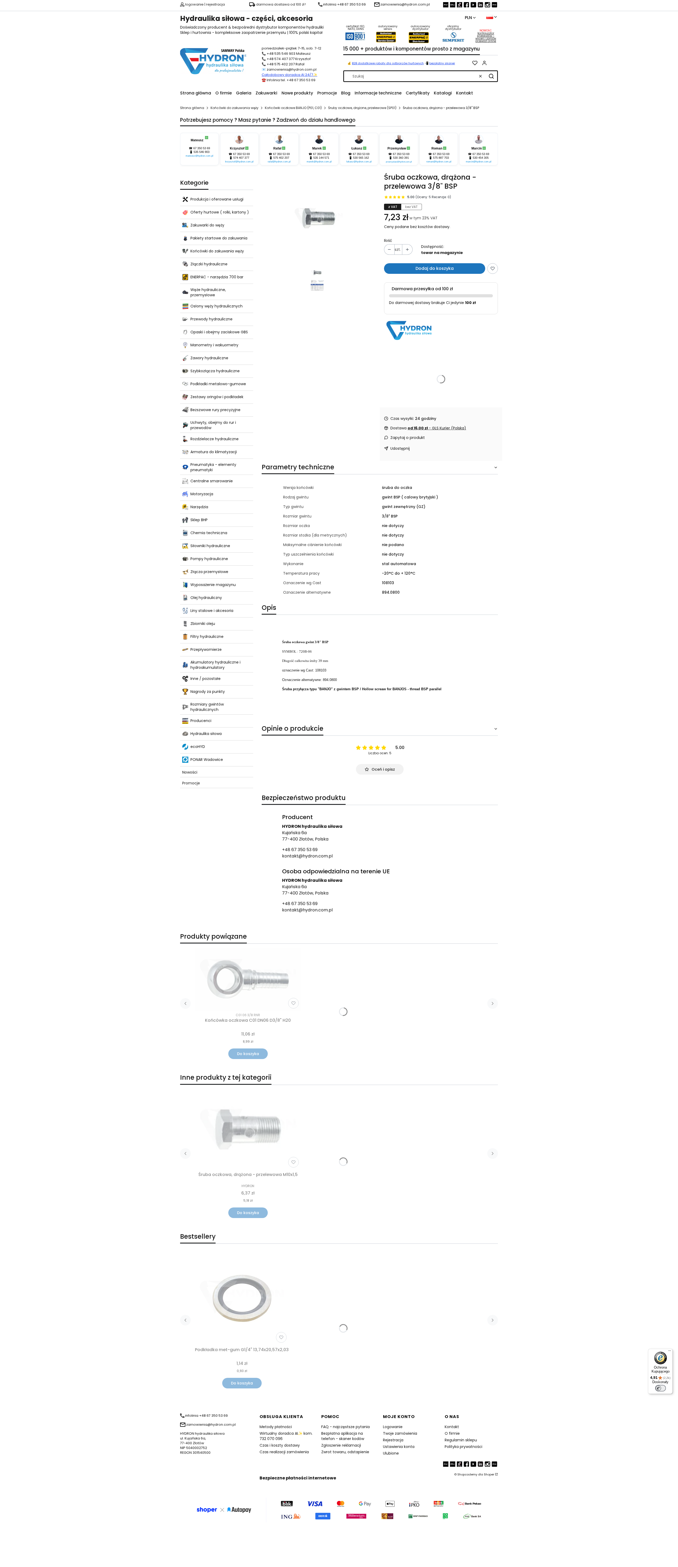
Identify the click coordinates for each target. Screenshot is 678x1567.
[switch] (660, 1388)
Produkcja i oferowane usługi (216, 199)
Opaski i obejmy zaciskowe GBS (219, 332)
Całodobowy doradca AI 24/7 (287, 74)
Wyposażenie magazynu (213, 584)
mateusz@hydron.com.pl (199, 156)
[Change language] (491, 17)
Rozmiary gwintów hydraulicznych (207, 707)
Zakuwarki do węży (207, 225)
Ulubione (391, 1453)
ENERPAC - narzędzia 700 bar (216, 277)
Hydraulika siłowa (206, 733)
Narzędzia (199, 507)
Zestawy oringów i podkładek (216, 396)
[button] (491, 76)
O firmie (452, 1433)
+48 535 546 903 (281, 53)
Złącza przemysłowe (209, 571)
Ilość (388, 240)
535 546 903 (201, 151)
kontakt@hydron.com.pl (307, 856)
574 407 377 (241, 157)
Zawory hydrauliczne (209, 358)
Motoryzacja (201, 494)
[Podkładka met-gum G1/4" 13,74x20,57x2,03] (241, 1298)
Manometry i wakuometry (214, 345)
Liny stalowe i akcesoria (211, 610)
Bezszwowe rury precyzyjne (215, 409)
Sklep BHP (199, 520)
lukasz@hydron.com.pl (359, 161)
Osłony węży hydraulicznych (216, 306)
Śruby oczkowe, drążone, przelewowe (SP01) (362, 108)
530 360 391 (401, 157)
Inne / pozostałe (205, 678)
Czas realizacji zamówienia (284, 1452)
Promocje (191, 783)
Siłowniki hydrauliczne (210, 545)
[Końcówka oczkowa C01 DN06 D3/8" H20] (248, 979)
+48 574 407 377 (281, 58)
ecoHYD (197, 746)
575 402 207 (281, 157)
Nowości (189, 772)
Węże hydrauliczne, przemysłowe (208, 292)
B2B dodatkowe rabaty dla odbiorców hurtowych (388, 63)
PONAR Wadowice (206, 759)
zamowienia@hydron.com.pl (291, 69)
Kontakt (452, 1426)
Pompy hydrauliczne (209, 558)
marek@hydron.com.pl (319, 161)
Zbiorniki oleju (202, 623)
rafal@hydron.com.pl (279, 161)
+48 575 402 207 (281, 64)
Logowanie (393, 1426)
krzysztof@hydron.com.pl (239, 161)
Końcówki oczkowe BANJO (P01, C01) (293, 108)
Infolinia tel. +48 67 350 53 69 (291, 80)
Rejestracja (393, 1440)
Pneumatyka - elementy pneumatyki (213, 467)
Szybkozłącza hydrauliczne (215, 371)
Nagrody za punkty (207, 691)
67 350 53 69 (201, 148)
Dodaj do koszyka (435, 268)
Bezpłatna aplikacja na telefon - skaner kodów (342, 1436)
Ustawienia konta (398, 1446)
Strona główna (192, 108)
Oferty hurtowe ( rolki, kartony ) (219, 212)
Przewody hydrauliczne (211, 319)
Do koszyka (248, 1053)
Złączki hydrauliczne (209, 264)
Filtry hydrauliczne (207, 636)
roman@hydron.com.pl (438, 161)
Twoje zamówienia (400, 1433)
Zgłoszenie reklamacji (341, 1445)
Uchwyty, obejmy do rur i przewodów (213, 425)
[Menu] (669, 1352)
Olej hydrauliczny (206, 597)
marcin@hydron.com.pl (478, 161)
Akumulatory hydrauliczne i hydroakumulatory (215, 665)
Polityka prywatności (463, 1446)
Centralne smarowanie (211, 481)
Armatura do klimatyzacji (213, 452)
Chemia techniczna (208, 532)
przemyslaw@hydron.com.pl (399, 162)
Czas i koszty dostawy (280, 1445)
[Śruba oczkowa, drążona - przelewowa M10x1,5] (248, 1129)
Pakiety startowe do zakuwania (218, 238)
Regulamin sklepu (461, 1440)
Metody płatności (276, 1426)
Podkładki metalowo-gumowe (218, 384)
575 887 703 (441, 157)
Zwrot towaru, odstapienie (345, 1452)
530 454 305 (481, 157)
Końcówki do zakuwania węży (234, 108)
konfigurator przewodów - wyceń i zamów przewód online (485, 37)
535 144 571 (321, 157)
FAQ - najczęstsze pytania (345, 1426)
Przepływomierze (206, 649)
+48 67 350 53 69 (300, 850)
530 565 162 (361, 157)
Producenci (200, 720)
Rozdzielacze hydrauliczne (214, 439)
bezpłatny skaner (442, 63)
